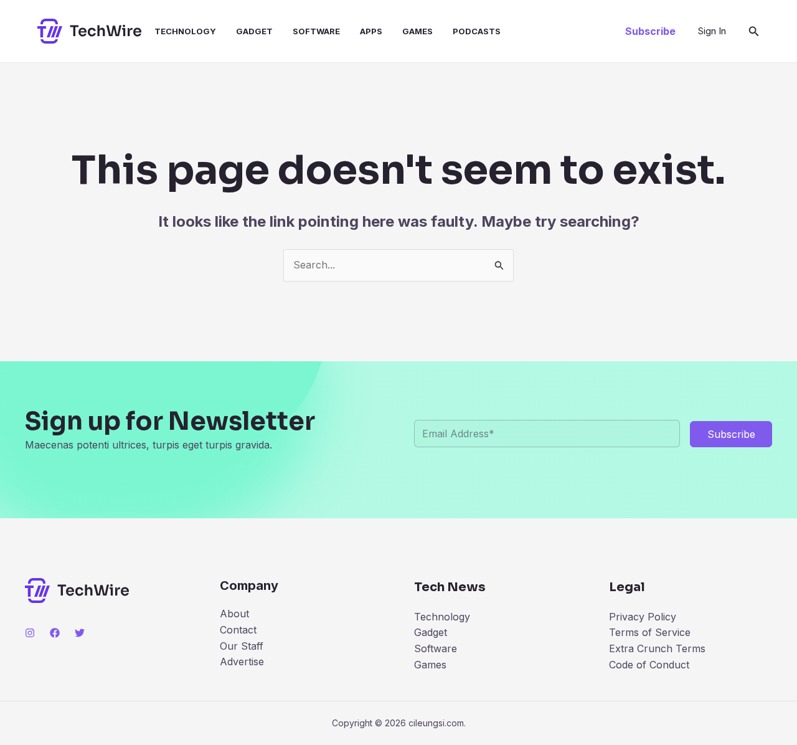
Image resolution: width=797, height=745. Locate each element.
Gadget (254, 31)
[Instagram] (30, 633)
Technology (185, 31)
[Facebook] (55, 633)
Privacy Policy (642, 616)
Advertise (242, 661)
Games (417, 31)
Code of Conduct (649, 664)
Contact (238, 630)
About (234, 613)
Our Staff (241, 646)
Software (316, 31)
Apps (371, 31)
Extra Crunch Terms (657, 648)
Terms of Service (650, 632)
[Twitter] (80, 633)
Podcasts (477, 31)
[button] (650, 31)
